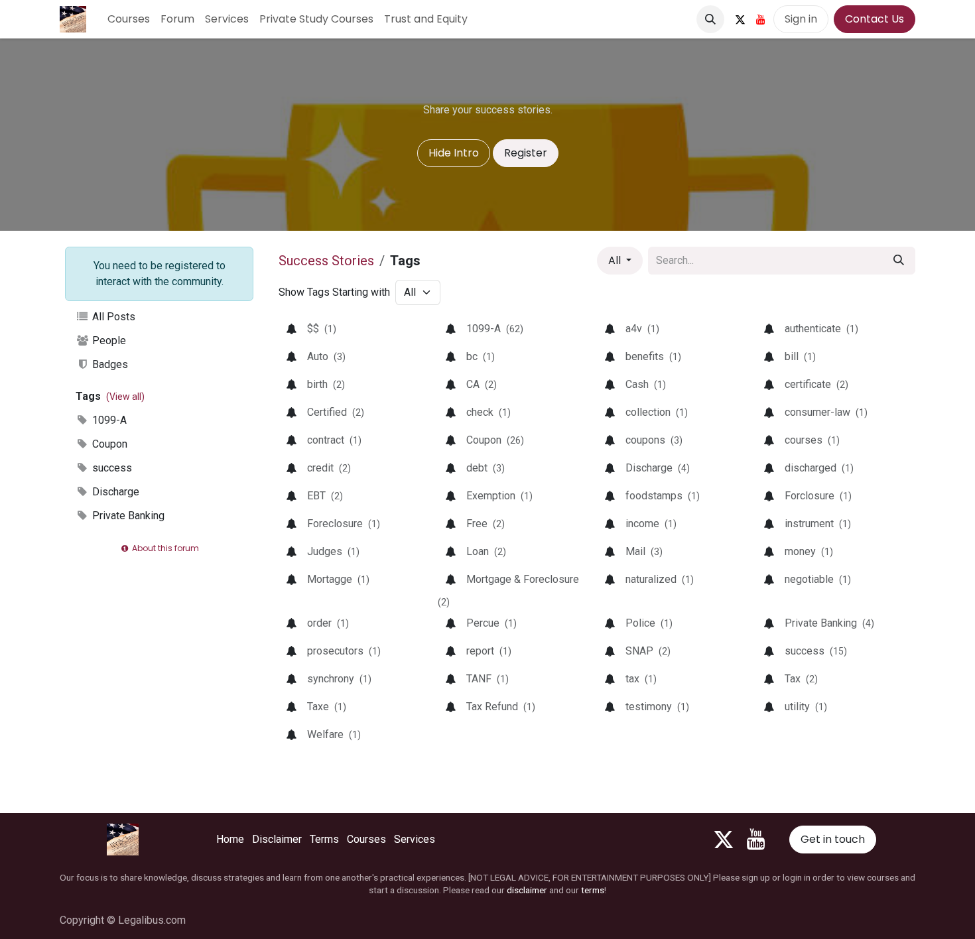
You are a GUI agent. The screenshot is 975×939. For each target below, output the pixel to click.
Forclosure (818, 495)
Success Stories (326, 261)
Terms (324, 839)
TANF (487, 678)
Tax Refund (500, 706)
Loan (486, 551)
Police (649, 623)
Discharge (114, 491)
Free (485, 523)
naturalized (659, 579)
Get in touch (833, 839)
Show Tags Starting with (334, 292)
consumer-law (826, 412)
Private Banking (127, 515)
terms (592, 890)
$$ (321, 328)
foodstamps (662, 495)
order (328, 623)
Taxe (326, 706)
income (651, 523)
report (488, 651)
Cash (645, 384)
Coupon (108, 444)
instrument (818, 523)
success (111, 468)
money (809, 551)
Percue (491, 623)
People (108, 340)
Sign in (801, 19)
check (488, 412)
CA (481, 384)
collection (656, 412)
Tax (801, 678)
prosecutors (344, 651)
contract (334, 440)
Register (525, 152)
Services (414, 839)
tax (641, 678)
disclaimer (527, 890)
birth (326, 384)
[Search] (898, 261)
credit (329, 468)
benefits (653, 356)
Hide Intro (453, 152)
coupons (653, 440)
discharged (819, 468)
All (615, 260)
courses (812, 440)
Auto (326, 356)
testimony (657, 706)
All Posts (112, 316)
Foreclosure (343, 523)
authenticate (821, 328)
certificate (816, 384)
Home (230, 839)
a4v (642, 328)
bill (800, 356)
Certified (335, 412)
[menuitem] (128, 19)
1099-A (108, 420)
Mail (644, 551)
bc (480, 356)
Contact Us (874, 19)
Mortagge (338, 579)
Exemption (499, 495)
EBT (325, 495)
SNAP (648, 651)
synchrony (339, 678)
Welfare (334, 734)
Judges (333, 551)
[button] (710, 19)
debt (485, 468)
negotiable (818, 579)
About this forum (164, 548)
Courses (366, 839)
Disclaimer (277, 839)
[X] (740, 19)
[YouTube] (760, 19)
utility (806, 706)
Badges (109, 364)
